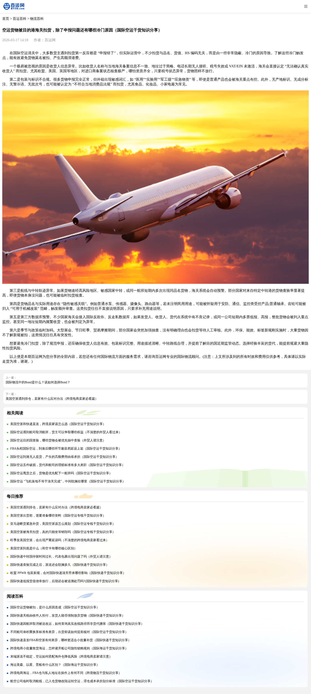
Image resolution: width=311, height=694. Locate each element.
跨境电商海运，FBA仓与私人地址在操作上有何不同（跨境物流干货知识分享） (66, 673)
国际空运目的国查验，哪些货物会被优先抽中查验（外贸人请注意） (58, 440)
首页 (5, 18)
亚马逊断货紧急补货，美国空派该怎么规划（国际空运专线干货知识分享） (62, 523)
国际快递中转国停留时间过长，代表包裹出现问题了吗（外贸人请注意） (61, 556)
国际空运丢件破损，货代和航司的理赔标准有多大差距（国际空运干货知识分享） (67, 465)
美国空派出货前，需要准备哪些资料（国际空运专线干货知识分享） (58, 515)
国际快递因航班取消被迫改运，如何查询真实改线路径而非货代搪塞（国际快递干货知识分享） (77, 623)
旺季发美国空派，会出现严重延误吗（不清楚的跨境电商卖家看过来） (59, 540)
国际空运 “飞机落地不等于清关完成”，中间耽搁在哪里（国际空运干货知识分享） (67, 481)
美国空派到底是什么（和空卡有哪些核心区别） (43, 548)
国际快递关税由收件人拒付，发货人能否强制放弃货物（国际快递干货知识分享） (67, 615)
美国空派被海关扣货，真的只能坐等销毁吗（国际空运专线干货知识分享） (62, 532)
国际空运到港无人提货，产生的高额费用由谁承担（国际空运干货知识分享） (64, 456)
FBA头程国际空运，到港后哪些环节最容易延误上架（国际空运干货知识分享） (66, 448)
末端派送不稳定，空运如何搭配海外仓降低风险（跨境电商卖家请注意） (61, 656)
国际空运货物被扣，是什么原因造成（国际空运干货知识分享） (54, 607)
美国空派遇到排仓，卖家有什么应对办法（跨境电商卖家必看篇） (52, 398)
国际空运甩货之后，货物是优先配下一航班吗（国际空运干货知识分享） (61, 473)
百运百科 (19, 18)
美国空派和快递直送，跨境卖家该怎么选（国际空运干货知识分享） (58, 424)
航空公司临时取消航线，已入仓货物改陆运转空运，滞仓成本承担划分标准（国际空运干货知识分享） (82, 681)
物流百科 (37, 18)
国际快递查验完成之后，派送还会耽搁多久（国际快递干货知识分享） (59, 564)
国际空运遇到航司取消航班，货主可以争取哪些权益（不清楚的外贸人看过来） (66, 432)
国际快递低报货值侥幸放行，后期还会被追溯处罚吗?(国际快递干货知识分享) (64, 581)
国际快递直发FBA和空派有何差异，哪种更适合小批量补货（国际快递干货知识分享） (70, 640)
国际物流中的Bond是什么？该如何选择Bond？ (38, 382)
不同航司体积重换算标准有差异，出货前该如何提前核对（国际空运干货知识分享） (69, 632)
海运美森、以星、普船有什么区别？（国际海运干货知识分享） (54, 664)
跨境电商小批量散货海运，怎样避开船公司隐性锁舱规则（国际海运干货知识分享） (69, 648)
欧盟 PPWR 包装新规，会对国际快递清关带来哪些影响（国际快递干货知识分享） (68, 573)
